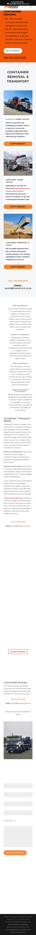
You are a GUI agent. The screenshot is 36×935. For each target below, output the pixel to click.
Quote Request (18, 144)
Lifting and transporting (13, 498)
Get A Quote (13, 51)
